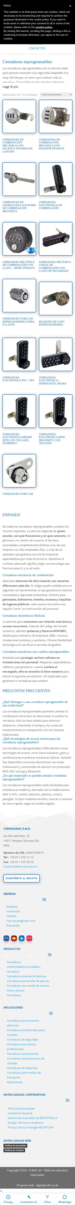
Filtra (47, 1202)
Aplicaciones (15, 1082)
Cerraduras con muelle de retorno (28, 985)
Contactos (37, 48)
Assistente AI (28, 1202)
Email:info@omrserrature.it (20, 866)
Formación (13, 911)
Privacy (8, 1202)
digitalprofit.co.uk (47, 1185)
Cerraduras (14, 995)
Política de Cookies (14, 1150)
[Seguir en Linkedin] (22, 938)
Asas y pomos (15, 990)
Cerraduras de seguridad (22, 1039)
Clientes (11, 916)
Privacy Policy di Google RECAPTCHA (31, 1127)
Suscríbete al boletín (22, 878)
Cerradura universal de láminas (26, 976)
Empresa (12, 906)
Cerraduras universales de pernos (28, 981)
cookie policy (44, 27)
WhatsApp (64, 1202)
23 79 (30, 857)
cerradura (13, 971)
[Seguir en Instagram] (29, 938)
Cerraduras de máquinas (22, 1068)
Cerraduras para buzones (22, 1053)
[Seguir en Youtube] (14, 938)
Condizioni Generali (20, 1113)
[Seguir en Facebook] (6, 938)
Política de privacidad (21, 1108)
